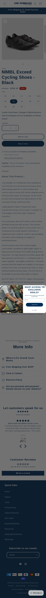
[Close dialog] (44, 287)
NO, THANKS (34, 310)
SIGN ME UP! (35, 304)
